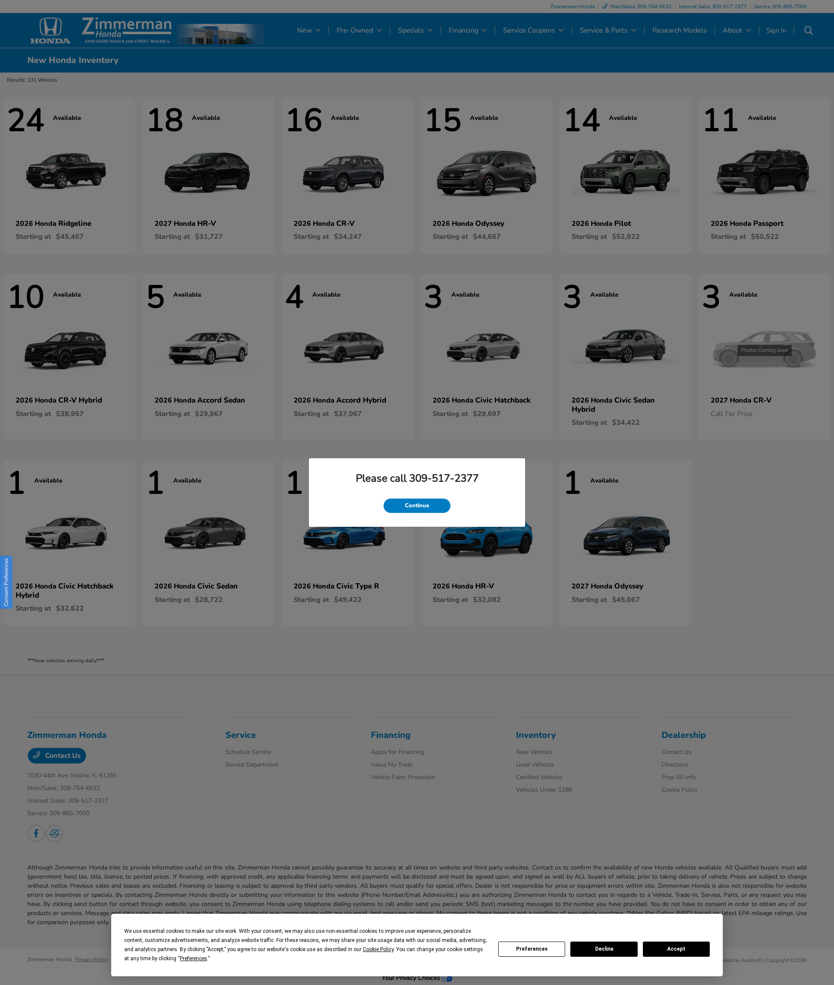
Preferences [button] (193, 958)
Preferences (532, 949)
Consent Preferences (6, 582)
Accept (676, 949)
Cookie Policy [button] (378, 949)
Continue (417, 505)
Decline (604, 949)
